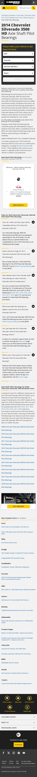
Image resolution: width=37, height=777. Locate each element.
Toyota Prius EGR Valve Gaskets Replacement (16, 683)
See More (18, 196)
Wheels (4, 148)
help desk (22, 341)
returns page (23, 377)
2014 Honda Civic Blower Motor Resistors (14, 673)
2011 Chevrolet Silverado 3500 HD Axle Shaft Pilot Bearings (17, 442)
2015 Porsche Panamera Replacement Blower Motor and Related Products (16, 578)
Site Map (17, 762)
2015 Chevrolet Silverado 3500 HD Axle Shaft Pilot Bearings (17, 464)
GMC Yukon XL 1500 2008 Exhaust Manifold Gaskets (18, 589)
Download (18, 745)
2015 (25, 293)
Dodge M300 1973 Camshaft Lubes (12, 558)
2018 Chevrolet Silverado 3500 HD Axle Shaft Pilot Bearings (17, 485)
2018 (13, 293)
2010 (12, 295)
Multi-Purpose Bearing (23, 266)
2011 (8, 295)
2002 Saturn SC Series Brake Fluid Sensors (15, 600)
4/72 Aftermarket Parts (9, 543)
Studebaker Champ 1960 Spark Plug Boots (15, 567)
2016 (21, 293)
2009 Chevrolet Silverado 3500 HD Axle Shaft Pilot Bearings (17, 428)
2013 (30, 293)
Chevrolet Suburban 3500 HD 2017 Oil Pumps (16, 654)
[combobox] (27, 8)
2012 (4, 295)
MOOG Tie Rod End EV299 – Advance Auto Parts (17, 633)
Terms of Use (11, 762)
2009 (19, 295)
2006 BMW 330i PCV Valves (10, 663)
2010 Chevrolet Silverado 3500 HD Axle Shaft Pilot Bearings (17, 435)
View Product (18, 205)
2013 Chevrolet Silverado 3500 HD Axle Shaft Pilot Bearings (17, 457)
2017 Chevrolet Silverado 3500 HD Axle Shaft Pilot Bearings (17, 478)
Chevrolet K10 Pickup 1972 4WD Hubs (13, 649)
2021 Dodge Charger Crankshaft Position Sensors (17, 553)
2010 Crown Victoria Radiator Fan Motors (15, 527)
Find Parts (18, 79)
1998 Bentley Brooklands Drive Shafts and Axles (17, 610)
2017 (17, 293)
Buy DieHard (18, 506)
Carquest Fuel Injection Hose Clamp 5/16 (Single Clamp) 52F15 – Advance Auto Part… (17, 639)
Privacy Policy (4, 762)
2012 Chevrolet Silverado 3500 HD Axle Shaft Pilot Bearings (17, 450)
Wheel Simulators (23, 146)
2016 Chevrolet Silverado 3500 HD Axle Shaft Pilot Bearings (17, 471)
